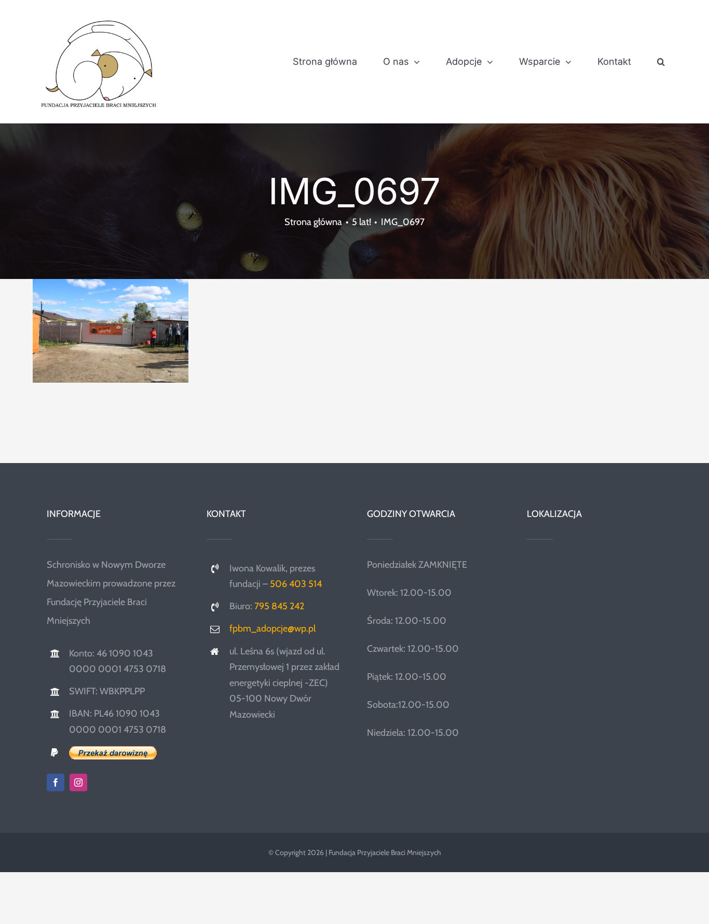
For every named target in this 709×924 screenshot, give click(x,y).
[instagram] (78, 782)
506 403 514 (296, 584)
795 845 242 (279, 606)
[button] (661, 61)
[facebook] (55, 782)
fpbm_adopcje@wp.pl (272, 628)
